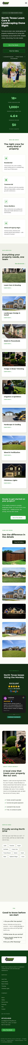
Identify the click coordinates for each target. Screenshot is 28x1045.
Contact (3, 1009)
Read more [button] (6, 710)
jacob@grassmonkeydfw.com (8, 1020)
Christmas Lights (5, 988)
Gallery (3, 999)
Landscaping (4, 981)
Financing (3, 1004)
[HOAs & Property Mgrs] (6, 223)
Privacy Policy (10, 1040)
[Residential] (6, 158)
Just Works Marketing (7, 1041)
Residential (8, 163)
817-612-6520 (18, 926)
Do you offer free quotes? (13, 921)
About (2, 997)
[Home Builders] (6, 202)
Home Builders (9, 206)
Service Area (4, 1002)
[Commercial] (6, 180)
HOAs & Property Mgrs (12, 228)
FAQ (2, 1006)
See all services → (20, 263)
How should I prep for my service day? (13, 938)
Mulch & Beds (4, 983)
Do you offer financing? (12, 942)
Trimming (3, 986)
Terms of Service (19, 1040)
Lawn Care (4, 979)
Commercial (8, 184)
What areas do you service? (14, 934)
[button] (26, 3)
